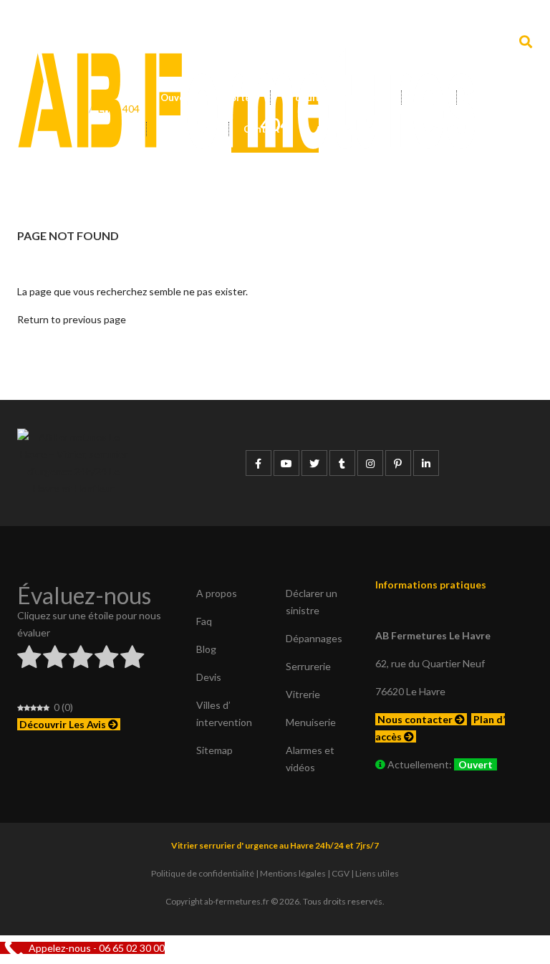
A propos (216, 593)
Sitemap (214, 750)
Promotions (187, 129)
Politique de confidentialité (202, 873)
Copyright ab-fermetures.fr (217, 901)
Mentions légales (293, 873)
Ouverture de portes (208, 97)
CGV (340, 873)
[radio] (29, 659)
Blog (206, 649)
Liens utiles (377, 873)
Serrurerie (308, 666)
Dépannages (314, 638)
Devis (484, 97)
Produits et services (332, 97)
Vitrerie (303, 694)
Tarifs (429, 97)
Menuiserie (311, 722)
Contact (261, 129)
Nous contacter (416, 719)
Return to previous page (71, 319)
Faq (204, 621)
